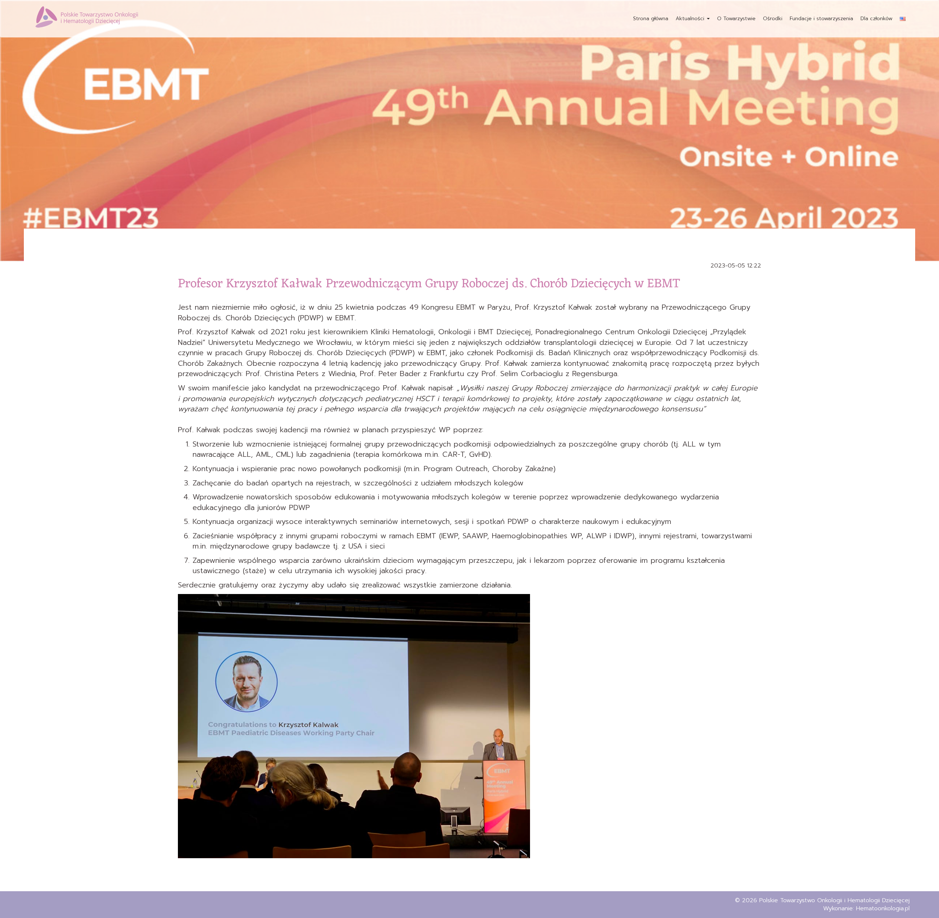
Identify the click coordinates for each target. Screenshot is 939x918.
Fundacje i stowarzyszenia (821, 18)
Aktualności (691, 18)
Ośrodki (772, 18)
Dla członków (876, 18)
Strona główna (650, 18)
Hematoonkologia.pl (883, 908)
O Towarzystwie (736, 18)
